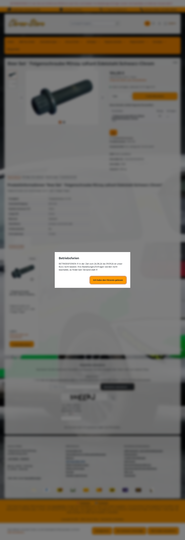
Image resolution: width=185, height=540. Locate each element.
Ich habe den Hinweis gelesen (108, 280)
